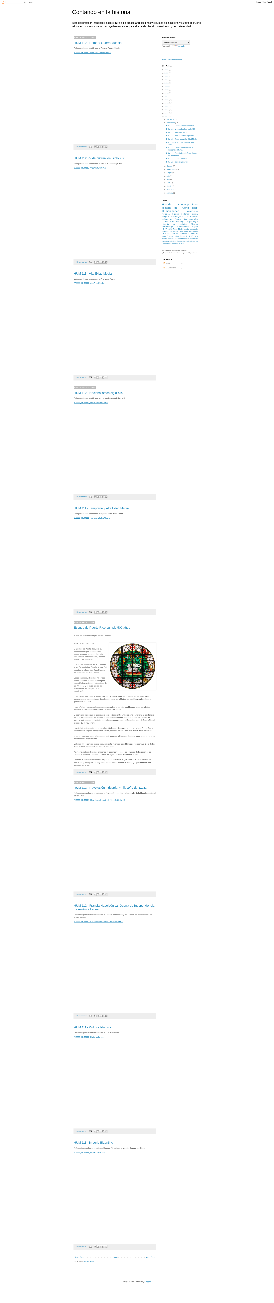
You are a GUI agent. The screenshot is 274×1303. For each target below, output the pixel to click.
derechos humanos (191, 241)
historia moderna (180, 214)
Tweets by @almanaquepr (172, 59)
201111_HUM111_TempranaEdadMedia (92, 518)
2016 (167, 100)
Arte (172, 221)
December (171, 119)
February (170, 190)
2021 (167, 83)
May (168, 180)
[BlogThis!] (97, 146)
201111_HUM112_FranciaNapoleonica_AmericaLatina (98, 922)
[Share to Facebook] (103, 146)
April (169, 183)
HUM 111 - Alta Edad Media (93, 273)
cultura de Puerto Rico (174, 219)
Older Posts (150, 1257)
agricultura (172, 241)
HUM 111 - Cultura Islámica (92, 1027)
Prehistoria (193, 232)
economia (165, 241)
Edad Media (178, 229)
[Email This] (95, 146)
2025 (167, 73)
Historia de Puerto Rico (180, 207)
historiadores (192, 216)
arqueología (192, 221)
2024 (167, 76)
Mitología (180, 221)
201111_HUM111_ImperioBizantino (89, 1152)
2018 (167, 93)
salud (164, 236)
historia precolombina (177, 239)
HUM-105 (174, 234)
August (169, 173)
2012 (167, 113)
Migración (184, 232)
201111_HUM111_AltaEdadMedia (89, 283)
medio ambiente (191, 229)
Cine (188, 239)
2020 (167, 86)
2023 (167, 80)
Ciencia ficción (166, 243)
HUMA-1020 (167, 229)
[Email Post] (90, 147)
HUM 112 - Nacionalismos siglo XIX (98, 393)
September (171, 170)
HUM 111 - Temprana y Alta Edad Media (101, 508)
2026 (167, 70)
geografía (193, 219)
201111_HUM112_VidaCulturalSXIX (90, 168)
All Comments (170, 268)
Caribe (165, 221)
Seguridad (180, 241)
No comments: (81, 147)
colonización (185, 234)
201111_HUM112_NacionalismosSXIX (91, 402)
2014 (167, 106)
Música (165, 239)
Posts (167, 263)
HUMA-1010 (193, 236)
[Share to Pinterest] (106, 146)
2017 (167, 96)
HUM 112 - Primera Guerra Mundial (98, 43)
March (169, 186)
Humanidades (170, 211)
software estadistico (170, 232)
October (170, 166)
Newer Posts (79, 1257)
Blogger (147, 1282)
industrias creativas (178, 243)
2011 (167, 116)
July (168, 176)
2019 (167, 90)
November (171, 123)
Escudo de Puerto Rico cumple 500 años (102, 627)
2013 (167, 110)
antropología (167, 226)
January (170, 193)
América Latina (173, 236)
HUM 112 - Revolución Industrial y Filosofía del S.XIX (110, 787)
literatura (194, 234)
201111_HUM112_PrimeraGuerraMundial (92, 52)
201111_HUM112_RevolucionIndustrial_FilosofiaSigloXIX (99, 800)
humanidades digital (187, 226)
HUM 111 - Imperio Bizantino (93, 1142)
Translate (181, 46)
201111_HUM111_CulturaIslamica (89, 1037)
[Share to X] (100, 146)
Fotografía (183, 236)
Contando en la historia (101, 12)
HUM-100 (166, 234)
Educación (194, 239)
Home (115, 1257)
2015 (167, 103)
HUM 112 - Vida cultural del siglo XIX (99, 158)
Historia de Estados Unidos (180, 224)
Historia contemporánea (180, 204)
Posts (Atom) (89, 1261)
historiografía (177, 216)
